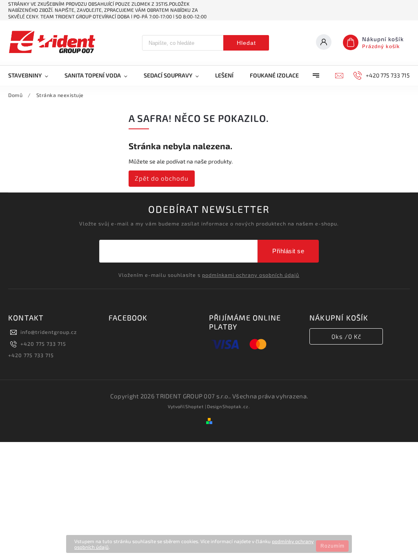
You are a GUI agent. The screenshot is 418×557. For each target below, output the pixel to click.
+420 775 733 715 (43, 343)
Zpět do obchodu (162, 178)
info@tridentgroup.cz (48, 332)
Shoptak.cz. (236, 406)
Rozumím (332, 546)
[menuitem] (32, 75)
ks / (346, 336)
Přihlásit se (288, 251)
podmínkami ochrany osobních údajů (250, 275)
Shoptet (194, 406)
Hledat (246, 43)
